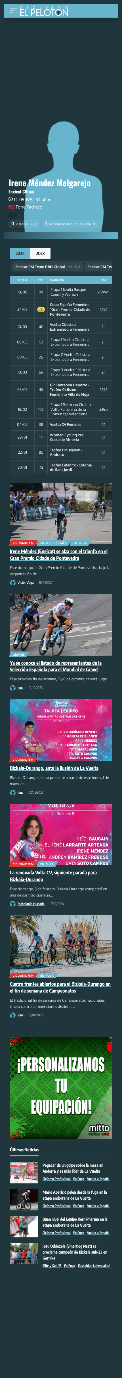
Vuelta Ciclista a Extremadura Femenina (69, 327)
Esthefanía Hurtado (31, 904)
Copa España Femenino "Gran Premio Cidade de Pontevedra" (70, 309)
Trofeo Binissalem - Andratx (66, 452)
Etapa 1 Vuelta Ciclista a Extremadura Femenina (70, 342)
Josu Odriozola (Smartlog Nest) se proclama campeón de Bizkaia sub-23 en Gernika (75, 1252)
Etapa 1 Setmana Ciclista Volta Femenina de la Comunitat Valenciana (71, 409)
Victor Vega (26, 582)
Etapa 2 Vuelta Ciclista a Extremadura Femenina (70, 357)
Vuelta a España (98, 1179)
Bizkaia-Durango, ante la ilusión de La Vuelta (54, 768)
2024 (20, 253)
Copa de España (53, 543)
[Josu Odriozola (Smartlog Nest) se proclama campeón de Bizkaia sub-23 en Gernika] (24, 1253)
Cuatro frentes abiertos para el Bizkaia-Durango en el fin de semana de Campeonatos (60, 987)
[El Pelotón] (46, 12)
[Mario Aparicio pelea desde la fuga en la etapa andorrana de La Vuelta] (24, 1199)
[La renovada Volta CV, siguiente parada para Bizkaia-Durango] (61, 834)
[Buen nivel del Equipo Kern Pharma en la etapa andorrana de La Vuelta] (24, 1226)
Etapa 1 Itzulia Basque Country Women (68, 292)
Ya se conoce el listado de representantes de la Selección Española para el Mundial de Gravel (56, 666)
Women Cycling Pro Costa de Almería (67, 437)
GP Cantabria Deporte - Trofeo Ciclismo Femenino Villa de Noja (69, 390)
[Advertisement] (61, 60)
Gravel (19, 654)
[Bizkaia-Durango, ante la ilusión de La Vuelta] (61, 730)
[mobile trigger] (15, 11)
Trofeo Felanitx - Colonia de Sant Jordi (71, 467)
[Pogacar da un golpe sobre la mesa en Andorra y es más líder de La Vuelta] (24, 1172)
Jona (21, 687)
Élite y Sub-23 (52, 1266)
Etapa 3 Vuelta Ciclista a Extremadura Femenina (70, 372)
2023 (40, 253)
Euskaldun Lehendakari (94, 1266)
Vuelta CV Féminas (65, 424)
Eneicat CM (18, 191)
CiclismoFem (23, 543)
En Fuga (80, 543)
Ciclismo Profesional (57, 1179)
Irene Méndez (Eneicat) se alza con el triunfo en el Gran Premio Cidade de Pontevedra (59, 554)
